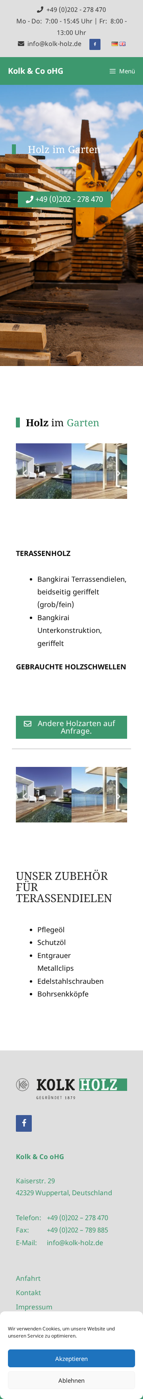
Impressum (34, 1306)
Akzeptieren (71, 1359)
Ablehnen (71, 1380)
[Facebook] (94, 44)
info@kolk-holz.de (52, 43)
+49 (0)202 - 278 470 (74, 9)
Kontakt (28, 1292)
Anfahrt (28, 1278)
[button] (25, 473)
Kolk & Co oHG (35, 70)
